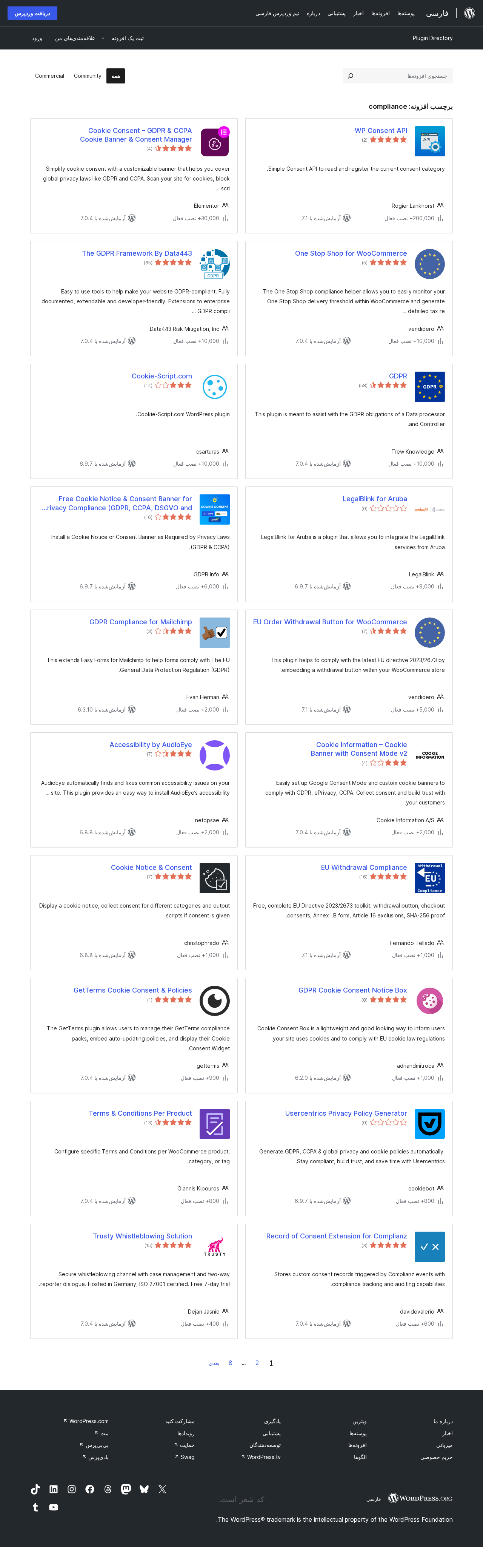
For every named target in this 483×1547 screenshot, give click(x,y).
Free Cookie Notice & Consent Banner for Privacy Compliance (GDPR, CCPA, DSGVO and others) (117, 503)
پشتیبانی (272, 1433)
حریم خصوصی (436, 1457)
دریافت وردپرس (32, 13)
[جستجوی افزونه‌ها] (350, 75)
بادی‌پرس (95, 1457)
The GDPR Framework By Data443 (137, 253)
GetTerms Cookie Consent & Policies (133, 990)
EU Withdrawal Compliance (364, 867)
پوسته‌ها (358, 1433)
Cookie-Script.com (162, 376)
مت (101, 1433)
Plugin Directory (433, 38)
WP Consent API (381, 130)
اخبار (447, 1433)
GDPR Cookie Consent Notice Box (352, 990)
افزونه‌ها (357, 1445)
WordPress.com (86, 1421)
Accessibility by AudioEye (150, 745)
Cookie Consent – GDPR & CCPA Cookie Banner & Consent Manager (136, 135)
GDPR (398, 376)
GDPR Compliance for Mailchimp (140, 622)
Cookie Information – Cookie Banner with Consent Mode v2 (359, 749)
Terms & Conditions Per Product (140, 1113)
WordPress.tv (261, 1457)
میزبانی (444, 1445)
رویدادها (186, 1433)
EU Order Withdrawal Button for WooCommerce (330, 622)
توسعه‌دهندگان (265, 1445)
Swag (184, 1457)
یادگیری (272, 1421)
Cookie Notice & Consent (151, 867)
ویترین (359, 1421)
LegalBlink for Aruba (375, 499)
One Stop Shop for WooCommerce (351, 253)
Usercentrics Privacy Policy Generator (346, 1113)
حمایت (184, 1445)
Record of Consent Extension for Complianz (336, 1236)
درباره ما (443, 1421)
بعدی (214, 1363)
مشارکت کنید (180, 1421)
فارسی (373, 1499)
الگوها (360, 1457)
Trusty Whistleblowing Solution (142, 1236)
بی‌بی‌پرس (94, 1445)
